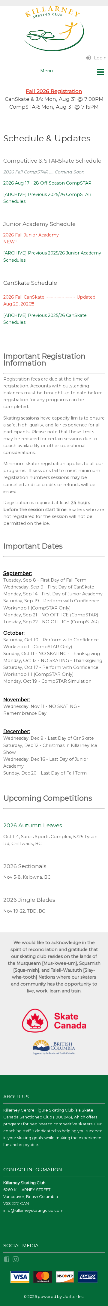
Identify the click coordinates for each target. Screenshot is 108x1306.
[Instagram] (16, 1258)
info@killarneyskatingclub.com (33, 1210)
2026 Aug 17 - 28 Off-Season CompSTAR (47, 183)
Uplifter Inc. (74, 1296)
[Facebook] (7, 1258)
